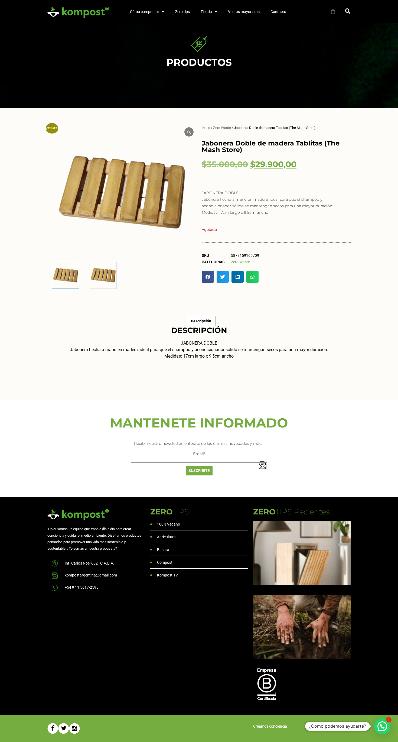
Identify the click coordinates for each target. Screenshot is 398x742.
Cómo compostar (144, 11)
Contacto (278, 11)
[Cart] (333, 11)
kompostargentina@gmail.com (91, 575)
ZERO (169, 511)
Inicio (206, 128)
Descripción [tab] (201, 321)
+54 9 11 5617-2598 (82, 587)
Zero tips (182, 11)
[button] (347, 11)
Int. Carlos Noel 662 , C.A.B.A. (89, 563)
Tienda (206, 11)
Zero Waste (222, 128)
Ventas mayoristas (244, 11)
